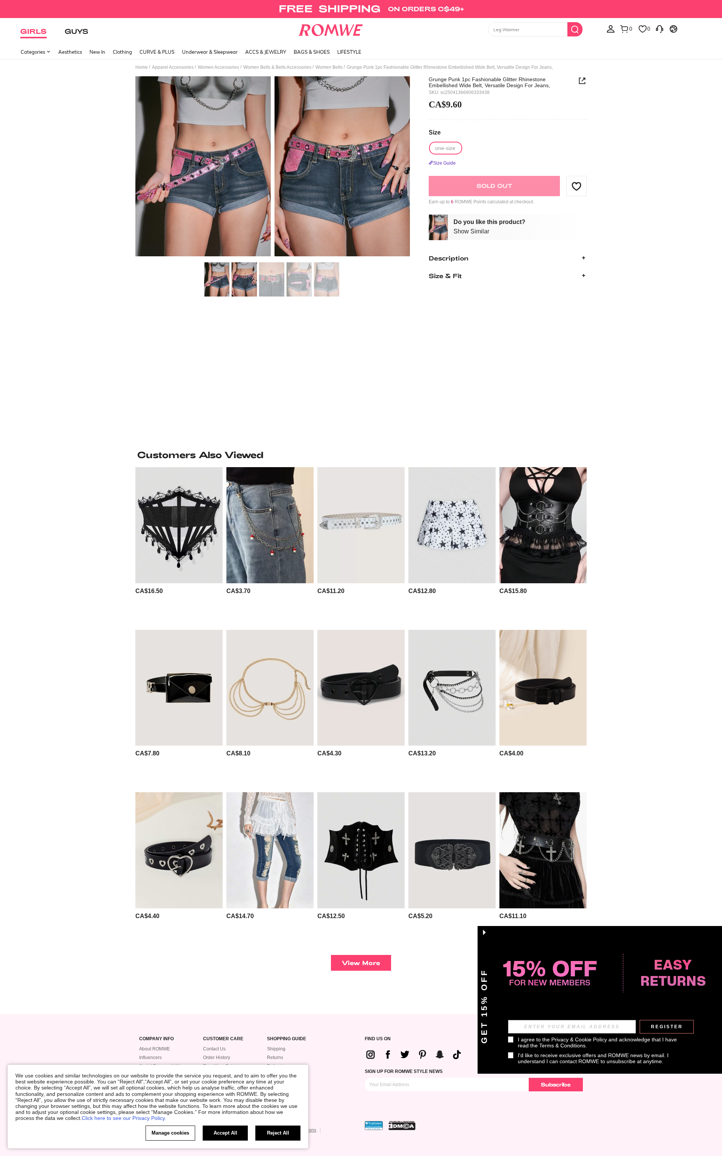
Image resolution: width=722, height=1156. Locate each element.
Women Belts (329, 67)
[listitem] (179, 545)
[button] (576, 186)
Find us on (378, 1038)
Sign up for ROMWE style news (404, 1071)
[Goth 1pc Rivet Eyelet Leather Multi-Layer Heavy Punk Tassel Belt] (452, 688)
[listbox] (610, 28)
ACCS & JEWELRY (265, 52)
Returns (275, 1057)
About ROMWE (154, 1049)
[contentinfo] (149, 591)
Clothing (122, 52)
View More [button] (361, 962)
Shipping (276, 1049)
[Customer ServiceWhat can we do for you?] (659, 28)
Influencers (150, 1057)
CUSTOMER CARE (223, 1038)
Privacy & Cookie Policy (579, 1039)
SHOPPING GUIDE (286, 1038)
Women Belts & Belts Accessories (277, 67)
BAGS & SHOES (312, 52)
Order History (216, 1057)
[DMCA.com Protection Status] (402, 1125)
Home (141, 67)
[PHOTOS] (272, 167)
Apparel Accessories (173, 67)
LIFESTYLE (349, 52)
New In (97, 52)
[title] (361, 454)
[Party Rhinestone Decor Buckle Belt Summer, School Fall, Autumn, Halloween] (361, 525)
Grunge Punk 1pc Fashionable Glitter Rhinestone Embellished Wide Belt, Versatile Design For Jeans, (489, 82)
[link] (361, 9)
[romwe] (331, 28)
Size (435, 132)
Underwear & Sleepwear (210, 52)
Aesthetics (70, 52)
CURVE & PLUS (157, 52)
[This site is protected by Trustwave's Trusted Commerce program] (374, 1125)
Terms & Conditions (562, 1046)
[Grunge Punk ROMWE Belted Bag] (179, 688)
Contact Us (214, 1049)
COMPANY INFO (156, 1038)
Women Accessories (218, 67)
